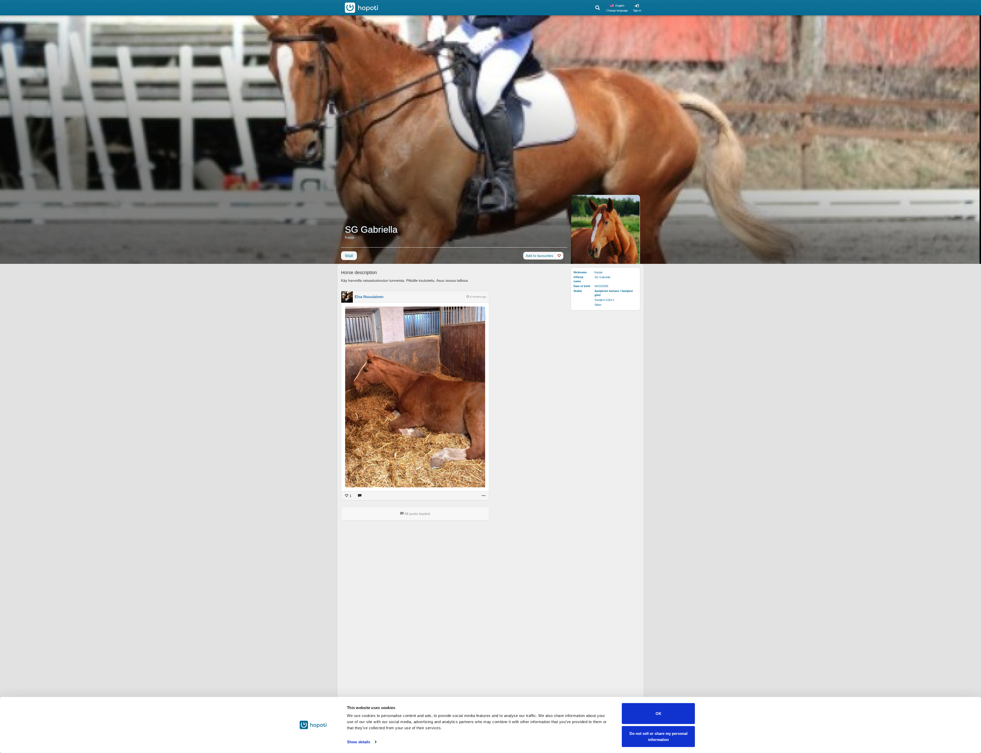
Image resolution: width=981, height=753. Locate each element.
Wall (349, 255)
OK (658, 713)
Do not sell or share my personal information (658, 736)
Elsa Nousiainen (369, 297)
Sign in (637, 10)
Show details (358, 742)
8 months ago (478, 296)
